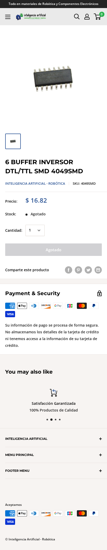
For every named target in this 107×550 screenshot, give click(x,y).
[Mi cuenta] (87, 16)
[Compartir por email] (98, 270)
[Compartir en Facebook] (68, 270)
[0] (97, 17)
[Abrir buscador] (77, 16)
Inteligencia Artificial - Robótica (35, 183)
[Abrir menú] (7, 17)
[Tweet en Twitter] (88, 270)
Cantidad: (13, 230)
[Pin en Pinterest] (78, 270)
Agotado (53, 249)
